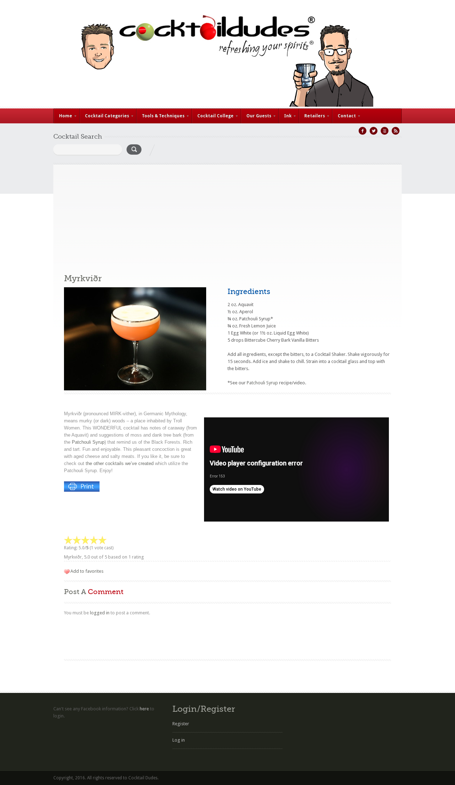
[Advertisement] (227, 214)
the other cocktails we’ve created (120, 463)
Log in (178, 740)
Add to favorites (86, 571)
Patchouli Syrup (88, 442)
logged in (99, 612)
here (144, 708)
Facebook (362, 131)
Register (180, 723)
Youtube (385, 131)
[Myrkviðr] (135, 388)
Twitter (374, 131)
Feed (396, 131)
